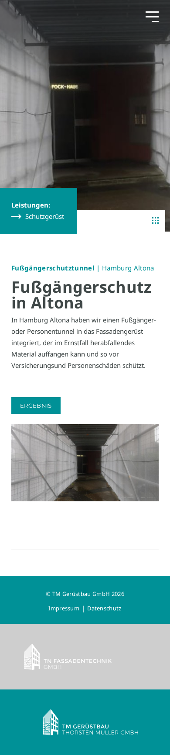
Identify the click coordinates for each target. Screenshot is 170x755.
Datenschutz (104, 608)
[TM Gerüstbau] (85, 722)
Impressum (63, 608)
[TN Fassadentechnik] (85, 656)
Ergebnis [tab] (36, 405)
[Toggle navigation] (152, 16)
